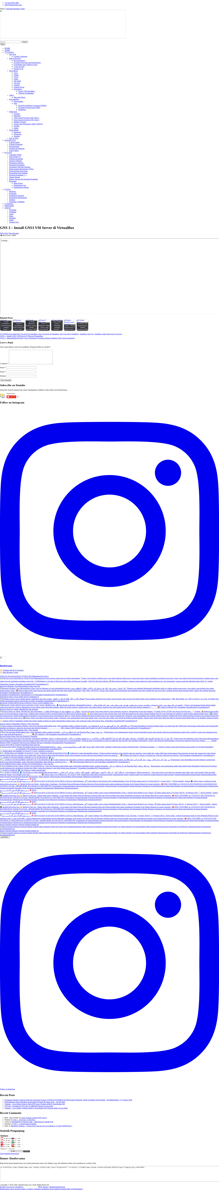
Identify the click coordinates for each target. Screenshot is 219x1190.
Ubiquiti (17, 85)
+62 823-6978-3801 (12, 3)
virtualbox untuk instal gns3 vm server (108, 334)
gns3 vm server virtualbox (69, 334)
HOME (7, 48)
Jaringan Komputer (16, 159)
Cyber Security (19, 67)
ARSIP (7, 50)
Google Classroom (20, 56)
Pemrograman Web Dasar (18, 171)
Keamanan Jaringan (16, 163)
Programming (14, 99)
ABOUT (8, 208)
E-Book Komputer (16, 144)
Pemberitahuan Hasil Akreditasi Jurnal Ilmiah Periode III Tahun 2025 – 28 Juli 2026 (35, 1102)
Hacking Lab (18, 69)
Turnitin (16, 126)
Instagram (17, 132)
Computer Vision (15, 155)
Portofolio (12, 210)
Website (3, 376)
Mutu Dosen (18, 183)
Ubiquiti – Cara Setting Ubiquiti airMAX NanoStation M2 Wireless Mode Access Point (36, 1108)
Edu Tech (12, 54)
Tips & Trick (13, 138)
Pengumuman (14, 146)
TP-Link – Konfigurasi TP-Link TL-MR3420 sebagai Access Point (29, 1106)
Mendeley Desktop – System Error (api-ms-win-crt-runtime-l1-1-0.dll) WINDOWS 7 (41, 1126)
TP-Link (17, 83)
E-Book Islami (14, 142)
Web (15, 103)
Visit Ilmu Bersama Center (15, 9)
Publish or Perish (20, 122)
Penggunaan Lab (20, 185)
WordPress (22, 110)
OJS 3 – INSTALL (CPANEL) (24, 1120)
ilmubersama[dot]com (57, 1187)
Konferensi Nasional (16, 196)
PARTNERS (9, 206)
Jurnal (11, 214)
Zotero (16, 128)
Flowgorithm (18, 101)
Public (11, 220)
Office (11, 95)
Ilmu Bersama (14, 233)
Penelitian (12, 212)
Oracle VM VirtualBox (26, 91)
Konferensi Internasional (18, 198)
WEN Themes (43, 1187)
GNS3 (16, 77)
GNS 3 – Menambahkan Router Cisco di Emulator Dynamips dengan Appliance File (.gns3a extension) (37, 338)
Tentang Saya (14, 222)
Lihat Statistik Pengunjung (9, 1154)
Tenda (16, 79)
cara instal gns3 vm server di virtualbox (23, 334)
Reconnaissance (19, 60)
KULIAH (8, 153)
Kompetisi (13, 193)
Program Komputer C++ (18, 175)
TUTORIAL (9, 52)
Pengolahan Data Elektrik (18, 173)
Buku (11, 216)
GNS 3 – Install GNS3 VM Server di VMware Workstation (21, 336)
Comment (4, 364)
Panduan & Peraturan (17, 148)
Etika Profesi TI (15, 157)
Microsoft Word (19, 97)
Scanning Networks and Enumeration (27, 63)
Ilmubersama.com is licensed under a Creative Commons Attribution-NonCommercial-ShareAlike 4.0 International (41, 1189)
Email (3, 372)
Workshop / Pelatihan (17, 202)
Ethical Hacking (15, 58)
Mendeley (17, 116)
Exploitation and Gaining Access (25, 65)
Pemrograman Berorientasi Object (21, 169)
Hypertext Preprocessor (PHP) (29, 108)
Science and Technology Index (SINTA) (28, 124)
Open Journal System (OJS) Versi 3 (26, 120)
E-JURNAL (9, 204)
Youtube (17, 136)
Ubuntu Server (19, 87)
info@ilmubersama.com (13, 5)
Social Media (14, 130)
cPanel (16, 75)
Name (3, 368)
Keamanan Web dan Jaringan (19, 167)
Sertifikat (12, 218)
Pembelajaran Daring (21, 187)
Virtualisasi (18, 89)
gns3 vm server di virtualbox (48, 334)
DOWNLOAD (10, 140)
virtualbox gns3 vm (86, 334)
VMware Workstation (26, 93)
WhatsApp (17, 134)
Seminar (12, 200)
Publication (13, 112)
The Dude (17, 81)
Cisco (16, 73)
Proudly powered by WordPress (11, 1187)
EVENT (8, 189)
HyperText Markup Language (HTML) (32, 106)
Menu (3, 44)
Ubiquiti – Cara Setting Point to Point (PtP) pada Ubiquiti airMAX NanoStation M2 (35, 1104)
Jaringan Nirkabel (15, 161)
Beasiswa (12, 191)
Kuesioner (13, 181)
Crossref (17, 114)
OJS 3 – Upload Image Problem (24, 1124)
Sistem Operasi (14, 177)
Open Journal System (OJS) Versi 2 (26, 118)
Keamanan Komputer (17, 165)
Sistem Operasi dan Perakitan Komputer (23, 179)
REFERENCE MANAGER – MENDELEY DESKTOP (32, 1122)
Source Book (14, 151)
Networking (13, 71)
